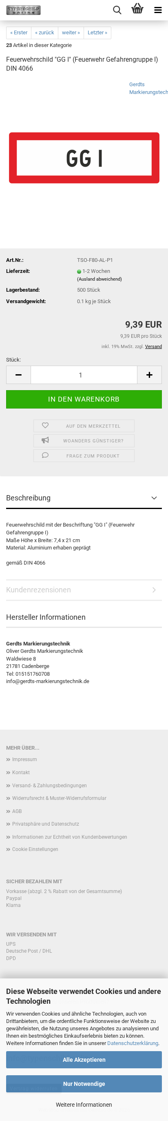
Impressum (24, 759)
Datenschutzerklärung (132, 1043)
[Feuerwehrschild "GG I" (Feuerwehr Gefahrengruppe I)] (84, 142)
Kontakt (21, 772)
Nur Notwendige (84, 1084)
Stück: (13, 360)
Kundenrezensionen (38, 589)
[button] (18, 375)
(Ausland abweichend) (99, 279)
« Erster (18, 32)
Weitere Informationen (84, 1104)
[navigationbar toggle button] (158, 10)
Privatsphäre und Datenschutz (45, 824)
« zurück (44, 32)
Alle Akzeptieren (84, 1059)
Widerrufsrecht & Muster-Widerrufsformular (59, 798)
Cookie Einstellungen (35, 849)
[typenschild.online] (20, 10)
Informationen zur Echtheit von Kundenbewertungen (69, 837)
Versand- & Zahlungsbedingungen (49, 785)
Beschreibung (28, 498)
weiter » (71, 32)
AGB (17, 811)
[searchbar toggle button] (117, 10)
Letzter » (97, 32)
